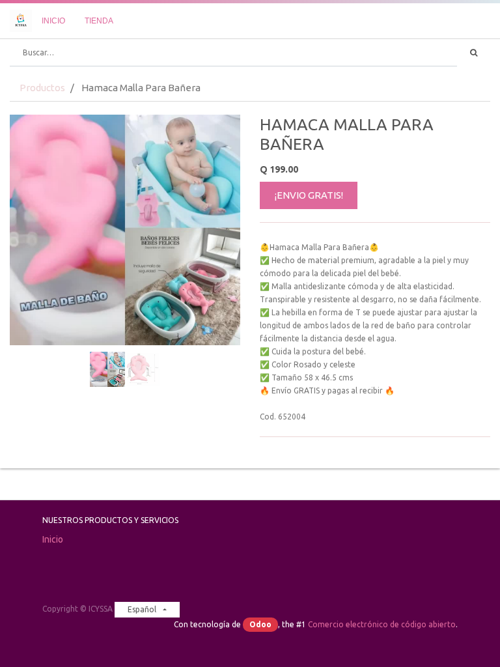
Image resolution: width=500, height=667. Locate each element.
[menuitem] (53, 21)
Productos (42, 87)
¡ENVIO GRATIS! (309, 195)
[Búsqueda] (473, 52)
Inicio (52, 539)
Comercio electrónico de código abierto (382, 624)
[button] (27, 245)
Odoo (260, 624)
